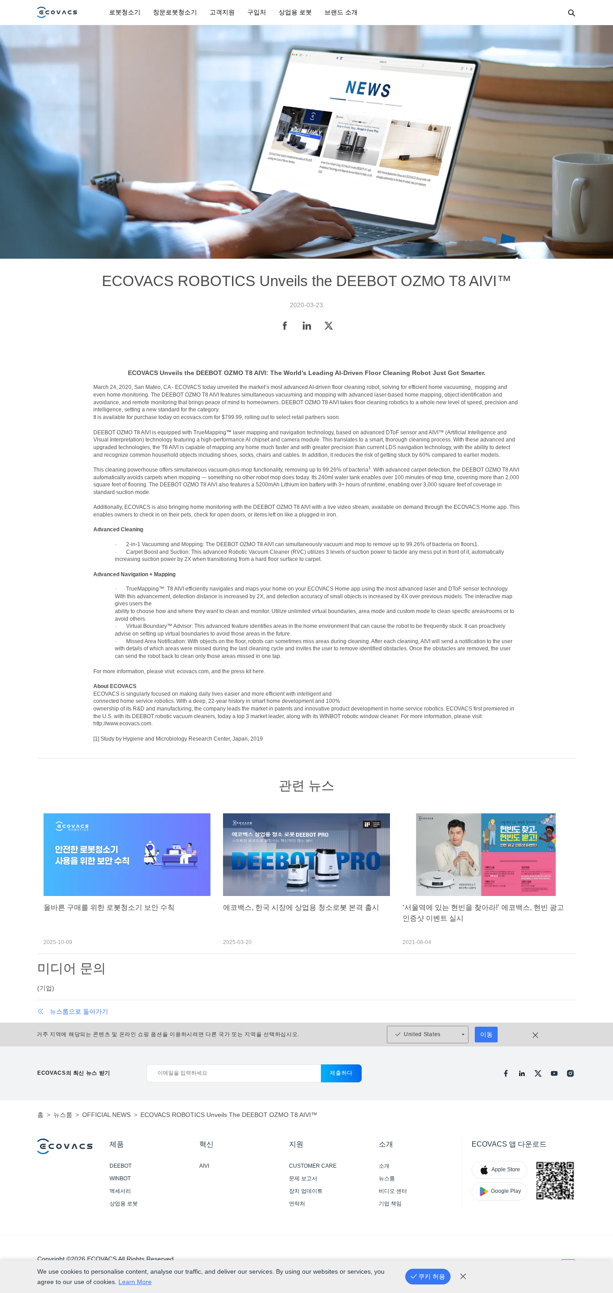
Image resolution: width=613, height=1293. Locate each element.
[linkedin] (522, 1073)
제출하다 (341, 1073)
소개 (384, 1166)
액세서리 (120, 1191)
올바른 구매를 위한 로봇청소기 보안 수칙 (109, 907)
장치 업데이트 (306, 1191)
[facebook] (505, 1073)
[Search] (571, 12)
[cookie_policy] (463, 1276)
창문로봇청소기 (175, 12)
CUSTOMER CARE (313, 1166)
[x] (538, 1073)
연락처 (297, 1203)
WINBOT (120, 1178)
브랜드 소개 (341, 12)
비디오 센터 (393, 1191)
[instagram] (570, 1073)
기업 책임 (390, 1203)
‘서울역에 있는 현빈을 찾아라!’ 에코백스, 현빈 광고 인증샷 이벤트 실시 (483, 913)
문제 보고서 (303, 1178)
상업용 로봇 (295, 12)
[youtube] (554, 1073)
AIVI (204, 1166)
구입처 (256, 12)
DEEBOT (120, 1166)
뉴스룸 (387, 1178)
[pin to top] (595, 1169)
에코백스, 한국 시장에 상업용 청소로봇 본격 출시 (301, 907)
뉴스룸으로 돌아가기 (79, 1011)
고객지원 (222, 12)
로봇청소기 (124, 12)
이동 (486, 1034)
